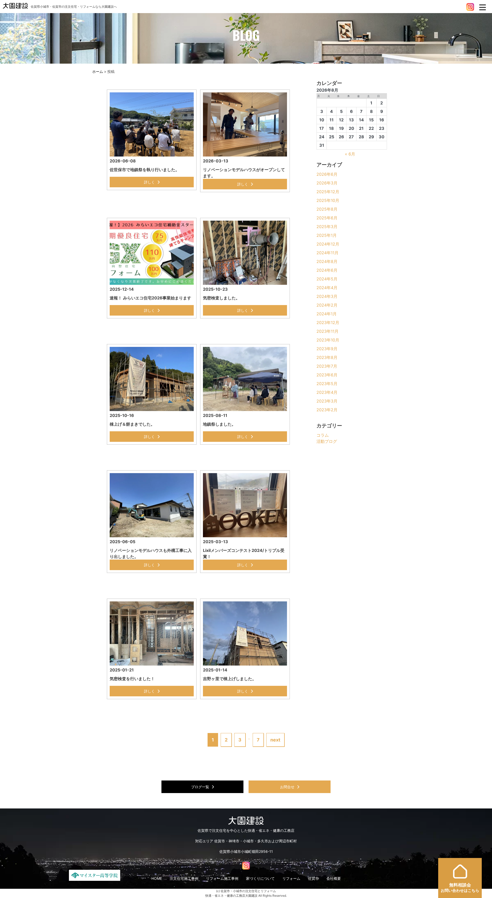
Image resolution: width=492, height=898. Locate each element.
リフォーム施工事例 (222, 878)
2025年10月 (327, 200)
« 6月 (350, 154)
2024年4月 (326, 287)
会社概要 (333, 878)
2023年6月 (326, 374)
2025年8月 (326, 209)
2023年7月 (326, 366)
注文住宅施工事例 (184, 878)
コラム (322, 435)
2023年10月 (327, 340)
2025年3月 (326, 226)
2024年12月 (327, 244)
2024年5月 (326, 278)
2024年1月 (326, 313)
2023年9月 (326, 348)
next (275, 740)
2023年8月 (326, 357)
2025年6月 (326, 217)
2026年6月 (326, 174)
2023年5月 (326, 383)
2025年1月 (326, 235)
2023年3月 (326, 401)
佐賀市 (313, 878)
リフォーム (291, 878)
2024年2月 (326, 305)
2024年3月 (326, 296)
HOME (156, 878)
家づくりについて (260, 878)
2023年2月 (326, 409)
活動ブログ (326, 441)
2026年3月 (326, 183)
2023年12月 (327, 322)
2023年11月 (327, 331)
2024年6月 (326, 270)
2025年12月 (327, 191)
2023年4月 (326, 392)
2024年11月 (327, 252)
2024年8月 (326, 261)
